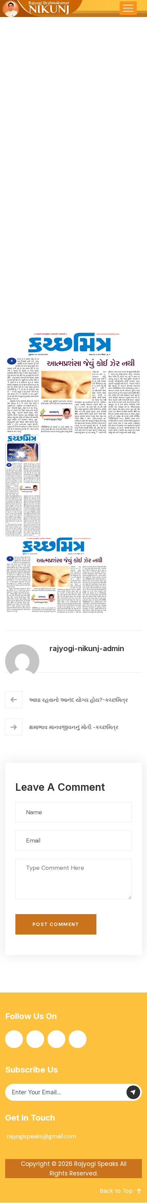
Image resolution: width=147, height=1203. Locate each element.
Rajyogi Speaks (96, 1164)
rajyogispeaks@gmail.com (41, 1136)
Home (15, 241)
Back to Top (116, 1190)
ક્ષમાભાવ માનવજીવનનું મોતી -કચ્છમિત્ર (73, 727)
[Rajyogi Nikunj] (41, 8)
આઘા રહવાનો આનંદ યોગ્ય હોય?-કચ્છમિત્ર (78, 699)
